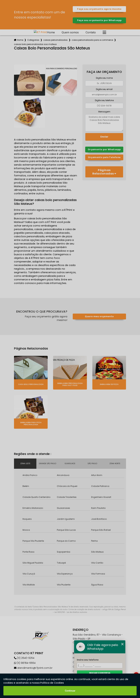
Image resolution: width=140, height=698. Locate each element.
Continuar (70, 690)
